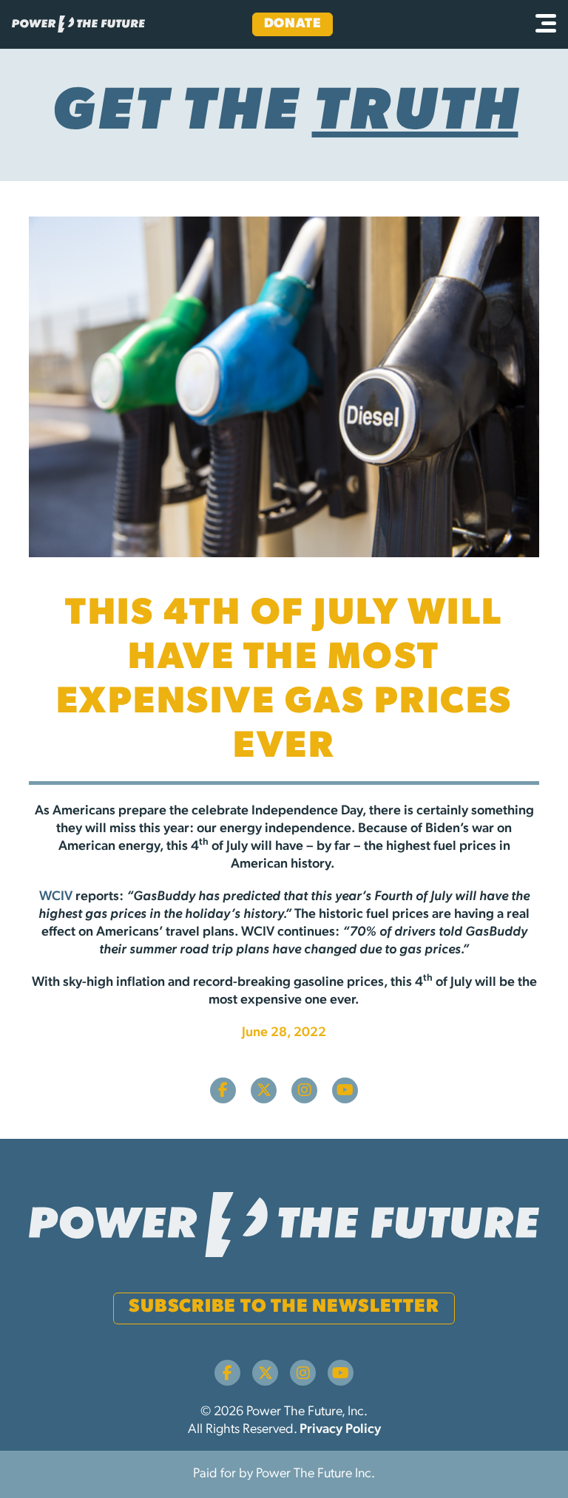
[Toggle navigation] (546, 24)
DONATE (292, 24)
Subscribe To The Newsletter (284, 1307)
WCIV (55, 897)
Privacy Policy (340, 1430)
